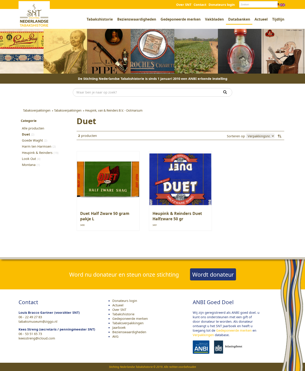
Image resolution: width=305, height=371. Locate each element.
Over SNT (183, 4)
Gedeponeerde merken (181, 19)
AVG (115, 336)
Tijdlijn (278, 19)
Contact (200, 4)
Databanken (239, 19)
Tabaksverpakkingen (128, 323)
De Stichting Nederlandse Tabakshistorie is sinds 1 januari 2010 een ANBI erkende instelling (152, 78)
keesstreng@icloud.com (37, 338)
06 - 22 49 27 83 (30, 317)
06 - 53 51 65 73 (30, 333)
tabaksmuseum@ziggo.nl (38, 321)
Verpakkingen (203, 335)
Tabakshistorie (100, 19)
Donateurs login (222, 4)
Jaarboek (119, 327)
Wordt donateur (213, 274)
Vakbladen (214, 19)
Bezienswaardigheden (136, 19)
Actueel (261, 19)
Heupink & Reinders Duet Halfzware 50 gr (177, 216)
